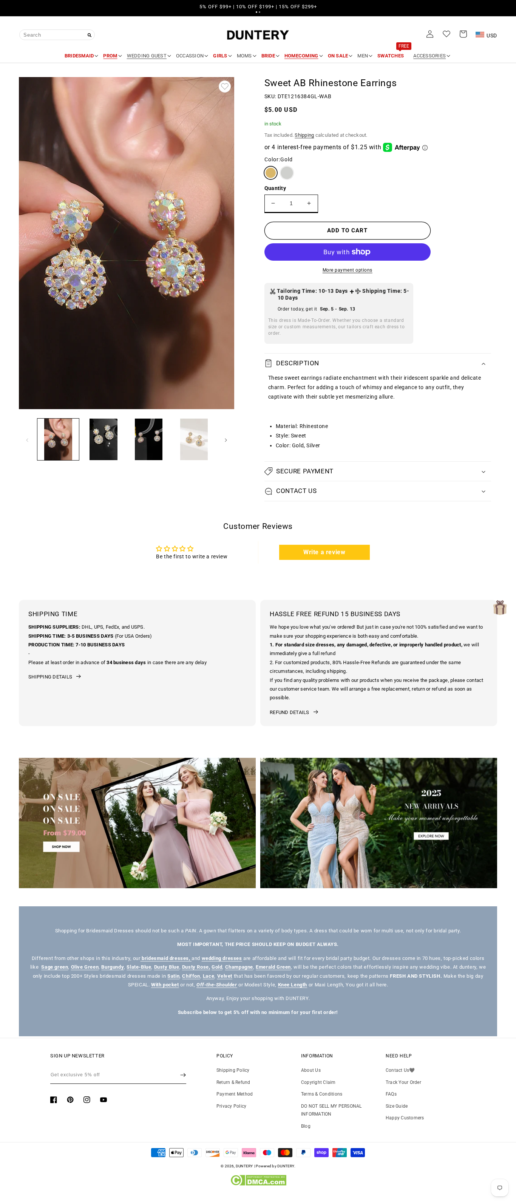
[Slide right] (226, 439)
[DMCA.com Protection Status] (258, 1184)
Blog (306, 1126)
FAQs (391, 1094)
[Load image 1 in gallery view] (58, 439)
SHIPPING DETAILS (50, 677)
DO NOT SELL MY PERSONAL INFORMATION (331, 1110)
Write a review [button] (324, 552)
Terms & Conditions (321, 1094)
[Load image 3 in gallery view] (149, 439)
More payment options (347, 270)
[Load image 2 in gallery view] (103, 439)
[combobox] (57, 34)
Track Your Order (403, 1082)
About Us (311, 1070)
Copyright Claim (318, 1082)
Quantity (275, 188)
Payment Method (234, 1094)
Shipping (304, 135)
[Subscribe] (183, 1075)
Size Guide (397, 1106)
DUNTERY (244, 1166)
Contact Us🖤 (400, 1070)
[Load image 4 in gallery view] (194, 439)
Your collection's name (68, 822)
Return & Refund (233, 1082)
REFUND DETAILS (289, 712)
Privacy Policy (231, 1106)
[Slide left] (27, 439)
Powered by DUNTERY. (275, 1166)
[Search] (89, 35)
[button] (256, 12)
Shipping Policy (233, 1070)
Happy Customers (405, 1118)
